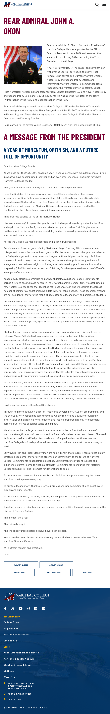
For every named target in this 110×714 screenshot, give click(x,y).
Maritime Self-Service (16, 634)
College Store (11, 622)
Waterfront (10, 677)
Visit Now (9, 671)
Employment (11, 628)
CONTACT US (14, 699)
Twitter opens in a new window (12, 608)
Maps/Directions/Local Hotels (21, 652)
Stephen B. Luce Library (18, 664)
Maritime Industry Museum (19, 658)
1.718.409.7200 (24, 694)
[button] (97, 5)
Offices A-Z (10, 640)
